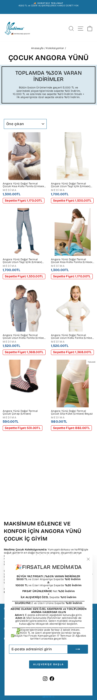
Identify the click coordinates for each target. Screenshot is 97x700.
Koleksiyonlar (55, 48)
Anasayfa (37, 48)
